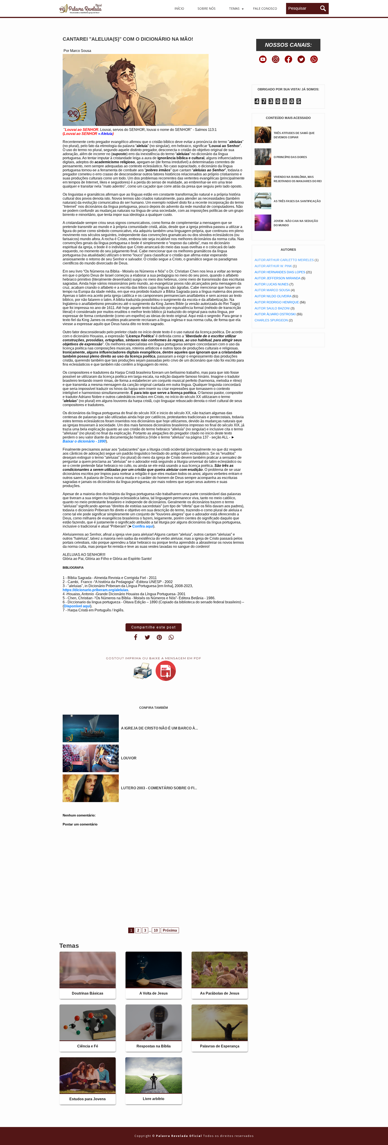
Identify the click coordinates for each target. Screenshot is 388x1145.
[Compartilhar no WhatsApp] (171, 637)
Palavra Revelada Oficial (179, 1136)
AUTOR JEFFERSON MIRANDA (277, 278)
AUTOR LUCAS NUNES (272, 284)
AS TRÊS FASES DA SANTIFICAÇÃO (297, 201)
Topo (376, 1138)
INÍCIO (179, 8)
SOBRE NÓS (207, 8)
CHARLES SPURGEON (271, 320)
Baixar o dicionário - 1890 (84, 441)
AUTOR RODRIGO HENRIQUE (277, 302)
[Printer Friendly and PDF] (153, 671)
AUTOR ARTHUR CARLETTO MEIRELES (284, 260)
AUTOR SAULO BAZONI (272, 308)
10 (156, 930)
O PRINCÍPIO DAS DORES (290, 157)
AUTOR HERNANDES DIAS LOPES (280, 272)
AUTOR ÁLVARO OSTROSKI (275, 314)
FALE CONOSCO (265, 8)
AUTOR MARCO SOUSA (272, 290)
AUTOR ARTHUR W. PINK (273, 266)
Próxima (170, 930)
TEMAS (234, 8)
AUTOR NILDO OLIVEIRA (273, 296)
